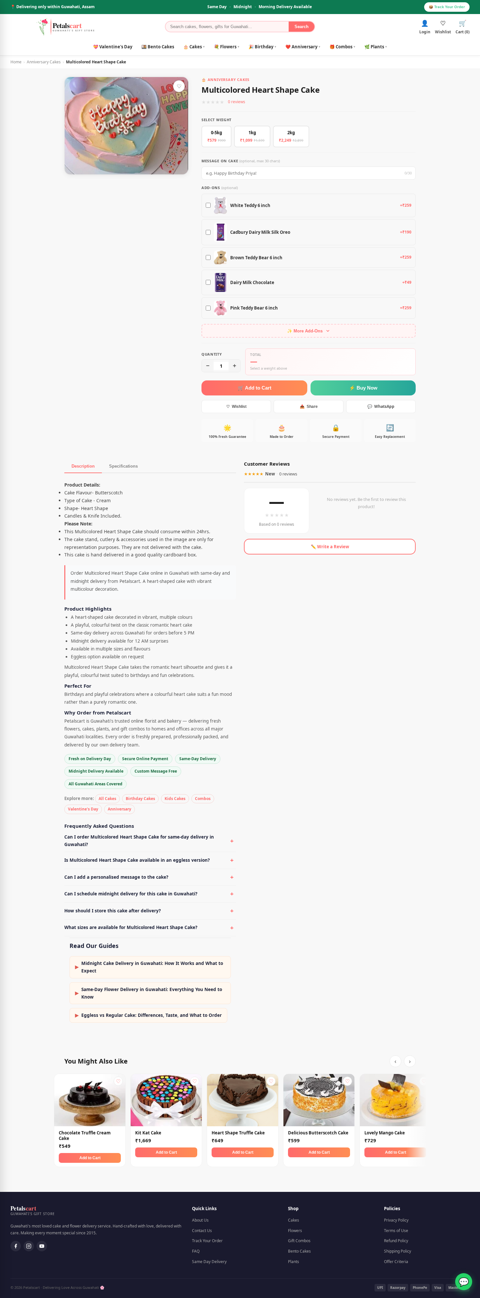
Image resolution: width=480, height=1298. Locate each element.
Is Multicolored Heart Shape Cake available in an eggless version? (137, 860)
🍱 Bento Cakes (157, 47)
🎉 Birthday (262, 47)
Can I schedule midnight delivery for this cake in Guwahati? (130, 894)
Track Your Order (207, 1240)
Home (16, 62)
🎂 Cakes (194, 47)
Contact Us (202, 1230)
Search (302, 26)
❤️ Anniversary (302, 47)
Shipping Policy (397, 1251)
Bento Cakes (299, 1251)
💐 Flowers (226, 47)
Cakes (293, 1220)
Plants (293, 1261)
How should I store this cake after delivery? (112, 911)
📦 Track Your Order (447, 6)
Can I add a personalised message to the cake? (116, 877)
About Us (200, 1220)
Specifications (123, 466)
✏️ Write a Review (330, 547)
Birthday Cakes (140, 798)
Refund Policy (396, 1240)
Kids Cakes (175, 798)
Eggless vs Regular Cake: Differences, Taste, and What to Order (148, 1015)
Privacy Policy (396, 1220)
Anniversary (119, 809)
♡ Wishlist (236, 406)
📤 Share (309, 406)
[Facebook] (15, 1246)
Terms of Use (396, 1230)
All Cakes (107, 798)
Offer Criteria (396, 1261)
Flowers (295, 1230)
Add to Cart (90, 1158)
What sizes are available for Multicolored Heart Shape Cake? (130, 927)
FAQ (196, 1251)
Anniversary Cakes (44, 62)
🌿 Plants (375, 47)
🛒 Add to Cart (254, 388)
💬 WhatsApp (380, 406)
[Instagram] (29, 1246)
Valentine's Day (83, 809)
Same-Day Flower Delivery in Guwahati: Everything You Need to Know (148, 993)
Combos (203, 798)
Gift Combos (299, 1240)
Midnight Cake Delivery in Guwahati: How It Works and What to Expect (149, 967)
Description (83, 466)
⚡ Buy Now (363, 388)
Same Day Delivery (209, 1261)
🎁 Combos (342, 47)
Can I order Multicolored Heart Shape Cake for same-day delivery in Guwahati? (139, 840)
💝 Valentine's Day (112, 47)
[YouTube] (42, 1246)
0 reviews (236, 101)
